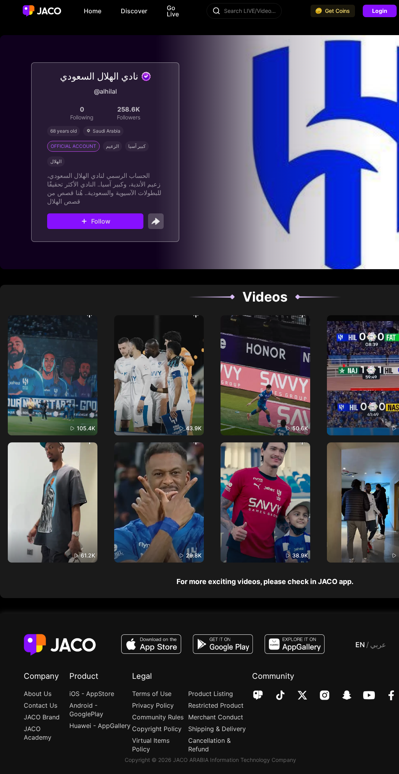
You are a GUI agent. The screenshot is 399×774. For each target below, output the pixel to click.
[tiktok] (275, 696)
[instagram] (319, 696)
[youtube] (364, 696)
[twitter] (297, 696)
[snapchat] (341, 696)
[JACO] (258, 696)
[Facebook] (386, 696)
